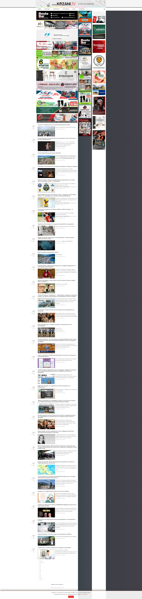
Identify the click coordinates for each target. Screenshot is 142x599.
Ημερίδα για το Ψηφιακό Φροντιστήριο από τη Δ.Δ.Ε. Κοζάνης (53, 491)
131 (40, 572)
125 (40, 563)
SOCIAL (73, 9)
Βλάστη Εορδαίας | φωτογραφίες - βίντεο (48, 252)
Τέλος (40, 579)
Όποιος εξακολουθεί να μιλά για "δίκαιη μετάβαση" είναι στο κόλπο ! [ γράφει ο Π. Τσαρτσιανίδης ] (99, 13)
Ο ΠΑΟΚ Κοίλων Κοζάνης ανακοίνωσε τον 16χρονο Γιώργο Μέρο (54, 547)
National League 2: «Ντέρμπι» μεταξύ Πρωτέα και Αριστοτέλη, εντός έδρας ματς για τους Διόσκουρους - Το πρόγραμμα (56, 180)
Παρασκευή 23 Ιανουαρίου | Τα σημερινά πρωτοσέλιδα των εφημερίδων (56, 224)
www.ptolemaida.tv (53, 587)
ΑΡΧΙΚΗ (39, 9)
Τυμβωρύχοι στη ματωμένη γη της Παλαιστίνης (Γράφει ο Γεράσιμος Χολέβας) (57, 166)
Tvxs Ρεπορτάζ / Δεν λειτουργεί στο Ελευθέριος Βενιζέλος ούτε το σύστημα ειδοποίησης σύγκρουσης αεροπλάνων (56, 477)
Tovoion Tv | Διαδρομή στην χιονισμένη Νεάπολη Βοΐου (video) (54, 124)
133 (40, 575)
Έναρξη (40, 560)
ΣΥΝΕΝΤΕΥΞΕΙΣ (56, 9)
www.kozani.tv (58, 241)
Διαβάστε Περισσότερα (60, 148)
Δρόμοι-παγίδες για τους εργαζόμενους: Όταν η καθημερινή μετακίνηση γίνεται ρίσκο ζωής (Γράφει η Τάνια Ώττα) (56, 432)
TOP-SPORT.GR (66, 9)
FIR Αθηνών (68, 468)
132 (40, 573)
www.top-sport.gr (60, 587)
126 (40, 565)
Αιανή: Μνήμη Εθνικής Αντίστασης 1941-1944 (49, 153)
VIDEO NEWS (47, 9)
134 (40, 576)
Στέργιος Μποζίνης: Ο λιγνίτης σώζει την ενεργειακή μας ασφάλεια (54, 534)
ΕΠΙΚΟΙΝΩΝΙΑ (81, 9)
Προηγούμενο (42, 562)
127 (40, 566)
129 (40, 569)
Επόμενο (41, 578)
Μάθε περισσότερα (84, 594)
